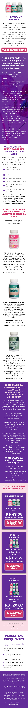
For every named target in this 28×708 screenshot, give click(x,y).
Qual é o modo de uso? (13, 659)
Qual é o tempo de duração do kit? (13, 644)
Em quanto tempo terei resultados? (12, 655)
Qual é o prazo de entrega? (14, 662)
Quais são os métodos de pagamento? (12, 666)
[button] (14, 644)
